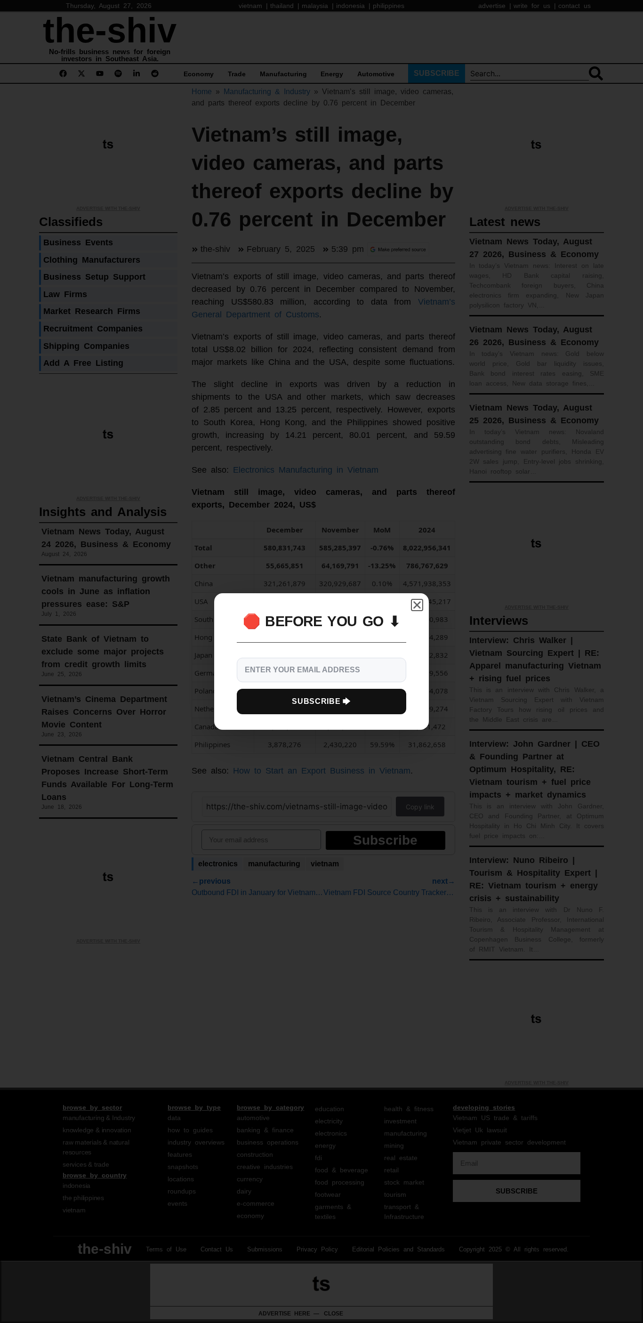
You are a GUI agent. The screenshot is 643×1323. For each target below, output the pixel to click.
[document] (321, 661)
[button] (417, 605)
